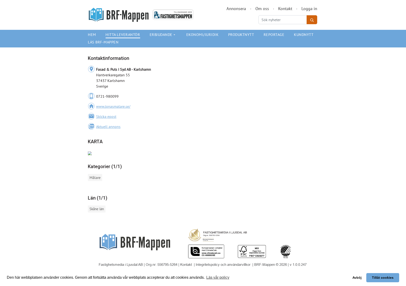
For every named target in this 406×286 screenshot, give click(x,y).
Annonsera (236, 8)
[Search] (312, 19)
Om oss (262, 8)
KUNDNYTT (303, 34)
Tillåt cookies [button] (383, 277)
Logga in (309, 8)
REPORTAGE (274, 34)
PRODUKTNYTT (241, 34)
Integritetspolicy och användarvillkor (223, 265)
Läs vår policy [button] (217, 277)
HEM (92, 34)
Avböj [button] (357, 277)
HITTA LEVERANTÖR (122, 34)
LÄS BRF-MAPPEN (103, 42)
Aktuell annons (108, 126)
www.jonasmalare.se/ (113, 106)
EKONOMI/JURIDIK (202, 34)
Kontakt (285, 8)
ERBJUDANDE (163, 34)
